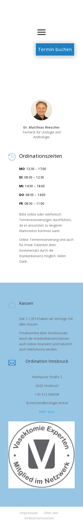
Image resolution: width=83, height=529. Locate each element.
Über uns (51, 513)
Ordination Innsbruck (47, 361)
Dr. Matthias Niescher (41, 127)
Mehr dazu (47, 411)
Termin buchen (55, 49)
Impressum (29, 513)
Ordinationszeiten (39, 518)
